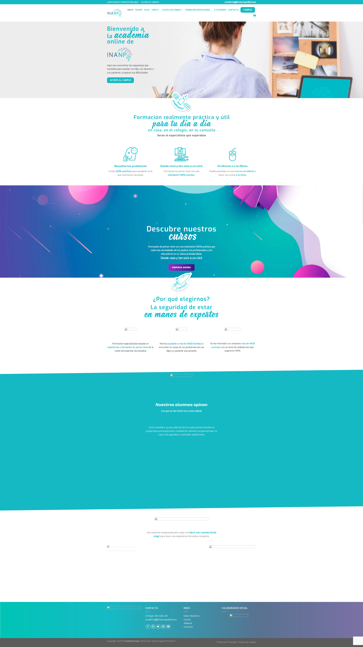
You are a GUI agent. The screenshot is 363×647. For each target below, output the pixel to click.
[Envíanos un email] (163, 626)
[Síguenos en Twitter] (158, 626)
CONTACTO (233, 10)
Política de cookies (247, 642)
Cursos (187, 619)
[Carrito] (254, 16)
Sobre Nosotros (192, 615)
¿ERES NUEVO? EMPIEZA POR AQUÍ (122, 2)
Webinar (188, 623)
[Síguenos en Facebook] (148, 626)
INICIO (130, 10)
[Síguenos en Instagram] (153, 626)
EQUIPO (139, 10)
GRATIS (155, 10)
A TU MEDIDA (220, 10)
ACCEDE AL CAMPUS (150, 2)
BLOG (147, 10)
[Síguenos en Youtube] (168, 626)
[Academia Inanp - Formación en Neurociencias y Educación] (114, 13)
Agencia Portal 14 (167, 641)
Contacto (188, 626)
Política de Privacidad (227, 642)
